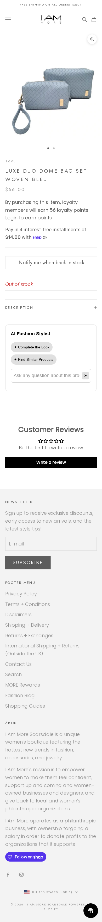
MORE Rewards (22, 685)
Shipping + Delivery (27, 625)
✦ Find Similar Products (33, 359)
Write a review (51, 462)
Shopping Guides (25, 706)
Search (13, 674)
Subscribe (28, 562)
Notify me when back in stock (51, 262)
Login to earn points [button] (28, 217)
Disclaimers (18, 614)
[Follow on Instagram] (21, 874)
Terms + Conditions (27, 604)
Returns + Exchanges (29, 635)
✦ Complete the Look (31, 347)
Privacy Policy (21, 593)
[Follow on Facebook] (7, 874)
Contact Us (18, 664)
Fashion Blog (20, 695)
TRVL (10, 161)
